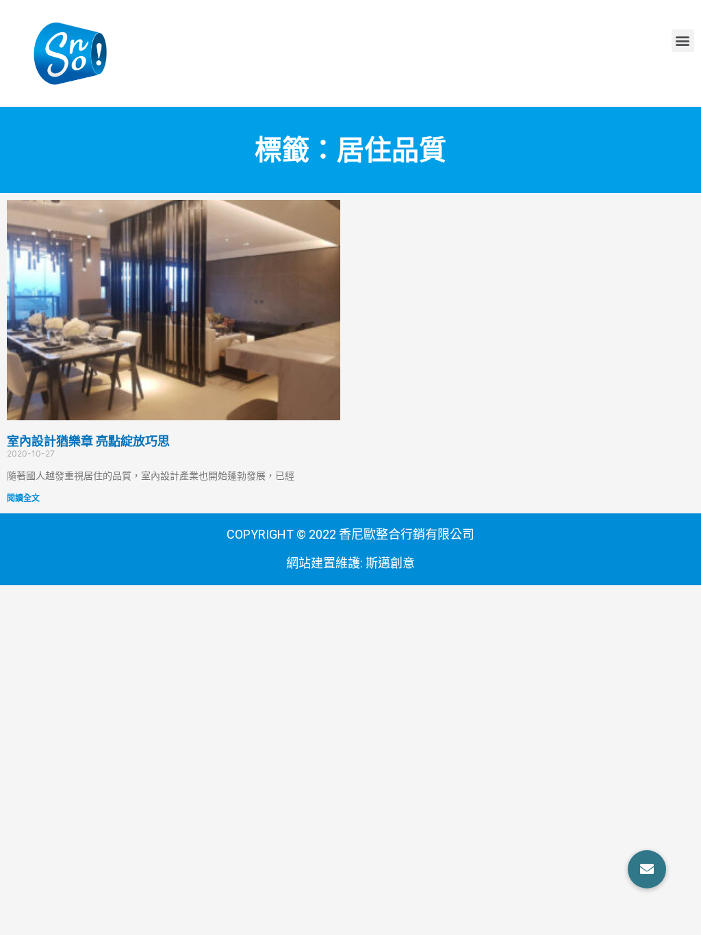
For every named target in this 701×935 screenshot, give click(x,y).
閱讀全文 (23, 498)
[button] (683, 40)
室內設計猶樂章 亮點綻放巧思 (88, 441)
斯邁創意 (390, 563)
